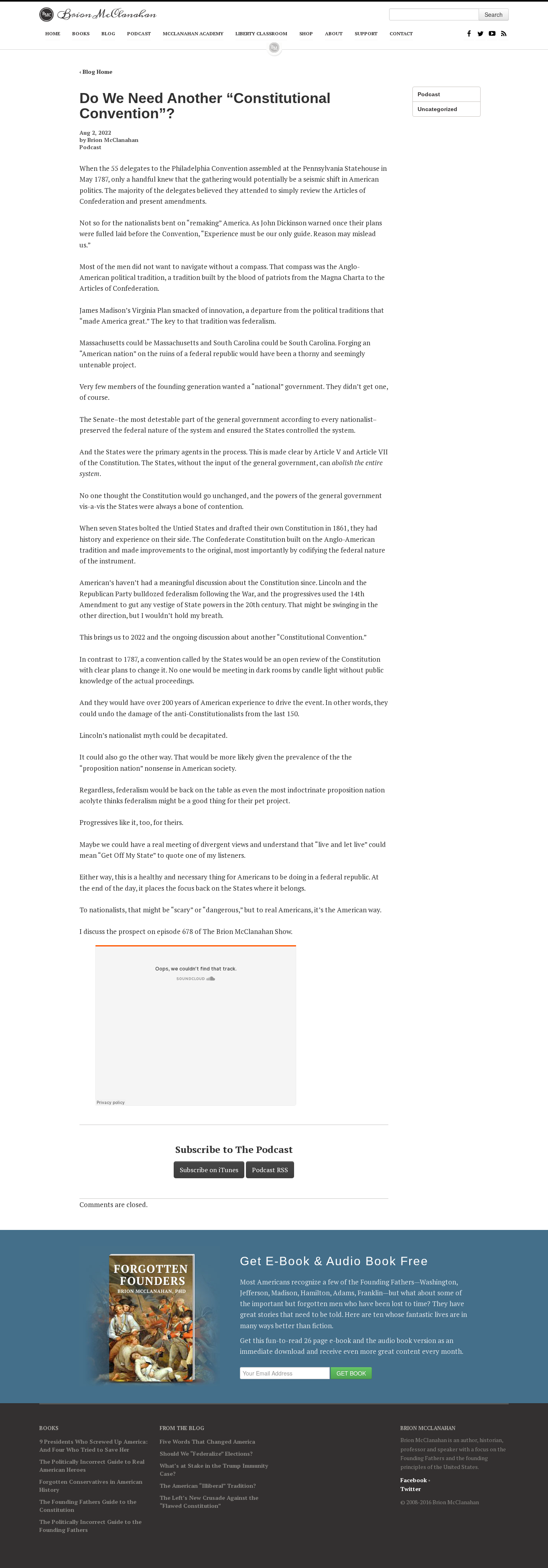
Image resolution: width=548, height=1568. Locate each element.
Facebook (469, 33)
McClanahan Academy (193, 33)
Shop (306, 33)
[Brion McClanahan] (98, 14)
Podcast (139, 33)
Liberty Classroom (261, 33)
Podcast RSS (270, 1169)
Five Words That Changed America (207, 1441)
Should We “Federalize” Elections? (206, 1453)
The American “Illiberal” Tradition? (208, 1485)
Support (366, 33)
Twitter (480, 33)
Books (80, 33)
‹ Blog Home (95, 71)
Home (52, 33)
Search (494, 14)
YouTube (492, 33)
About (334, 33)
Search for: (394, 4)
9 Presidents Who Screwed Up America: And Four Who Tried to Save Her (93, 1445)
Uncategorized (437, 109)
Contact (401, 33)
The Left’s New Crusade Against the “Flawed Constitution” (209, 1501)
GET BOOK (351, 1373)
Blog (108, 33)
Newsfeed (504, 33)
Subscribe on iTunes (209, 1169)
